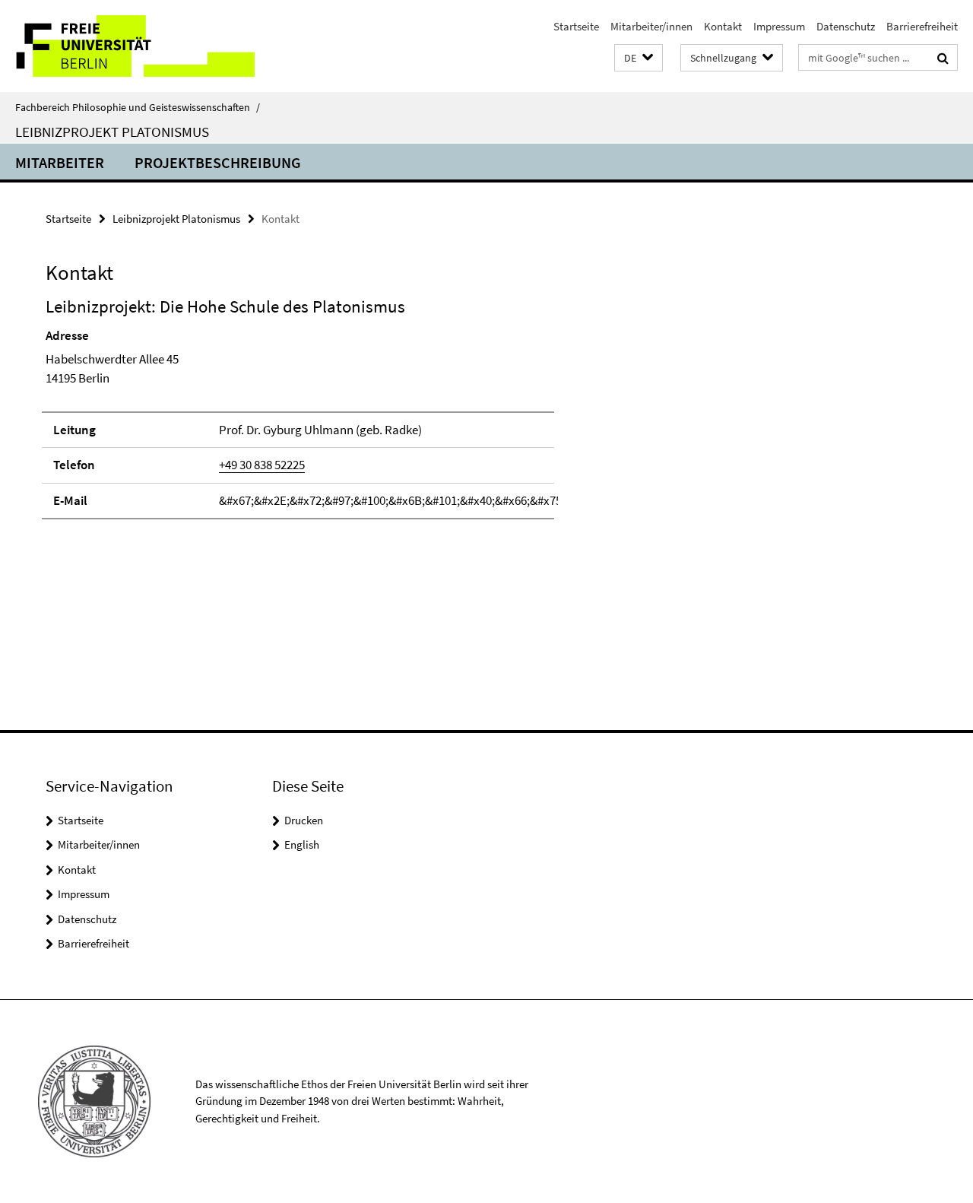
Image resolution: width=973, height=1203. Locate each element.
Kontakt (723, 26)
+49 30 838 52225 (262, 464)
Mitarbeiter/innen (651, 26)
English (301, 844)
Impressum (779, 26)
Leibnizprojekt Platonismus (112, 131)
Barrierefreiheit (922, 26)
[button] (638, 58)
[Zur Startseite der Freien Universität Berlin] (127, 46)
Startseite (576, 26)
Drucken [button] (303, 820)
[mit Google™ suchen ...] (943, 58)
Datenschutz (845, 26)
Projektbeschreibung (218, 162)
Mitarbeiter (59, 162)
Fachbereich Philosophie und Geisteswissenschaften (137, 107)
